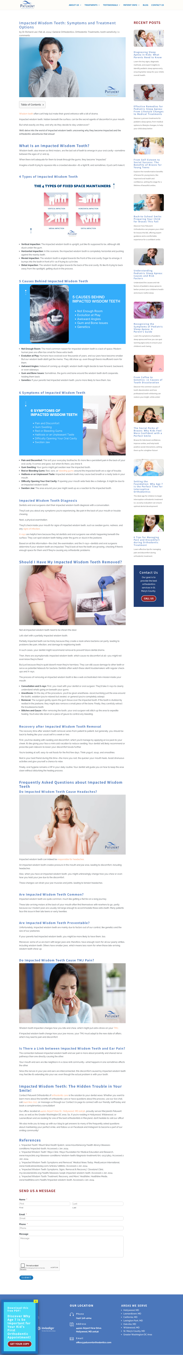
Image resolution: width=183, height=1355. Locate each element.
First (21, 1208)
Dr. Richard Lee (29, 32)
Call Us (149, 598)
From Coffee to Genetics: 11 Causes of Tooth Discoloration (148, 380)
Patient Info (130, 5)
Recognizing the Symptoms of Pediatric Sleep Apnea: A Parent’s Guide (148, 327)
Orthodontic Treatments (87, 32)
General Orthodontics (63, 32)
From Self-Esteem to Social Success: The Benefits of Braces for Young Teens (148, 163)
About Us (74, 5)
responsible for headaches (71, 859)
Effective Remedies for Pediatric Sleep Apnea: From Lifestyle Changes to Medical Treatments (149, 110)
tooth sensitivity (108, 32)
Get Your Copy (19, 1343)
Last (74, 1208)
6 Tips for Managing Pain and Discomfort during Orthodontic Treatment (147, 541)
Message (23, 1234)
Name (23, 1199)
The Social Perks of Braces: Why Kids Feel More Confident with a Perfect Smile (148, 431)
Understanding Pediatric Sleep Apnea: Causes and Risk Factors (148, 274)
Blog (145, 5)
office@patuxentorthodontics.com (93, 1342)
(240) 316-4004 (83, 1318)
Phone (23, 1224)
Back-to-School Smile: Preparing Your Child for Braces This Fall (148, 219)
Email (23, 1214)
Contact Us (157, 5)
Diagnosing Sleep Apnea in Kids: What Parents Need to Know (148, 54)
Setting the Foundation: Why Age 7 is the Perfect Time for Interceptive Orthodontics (148, 486)
